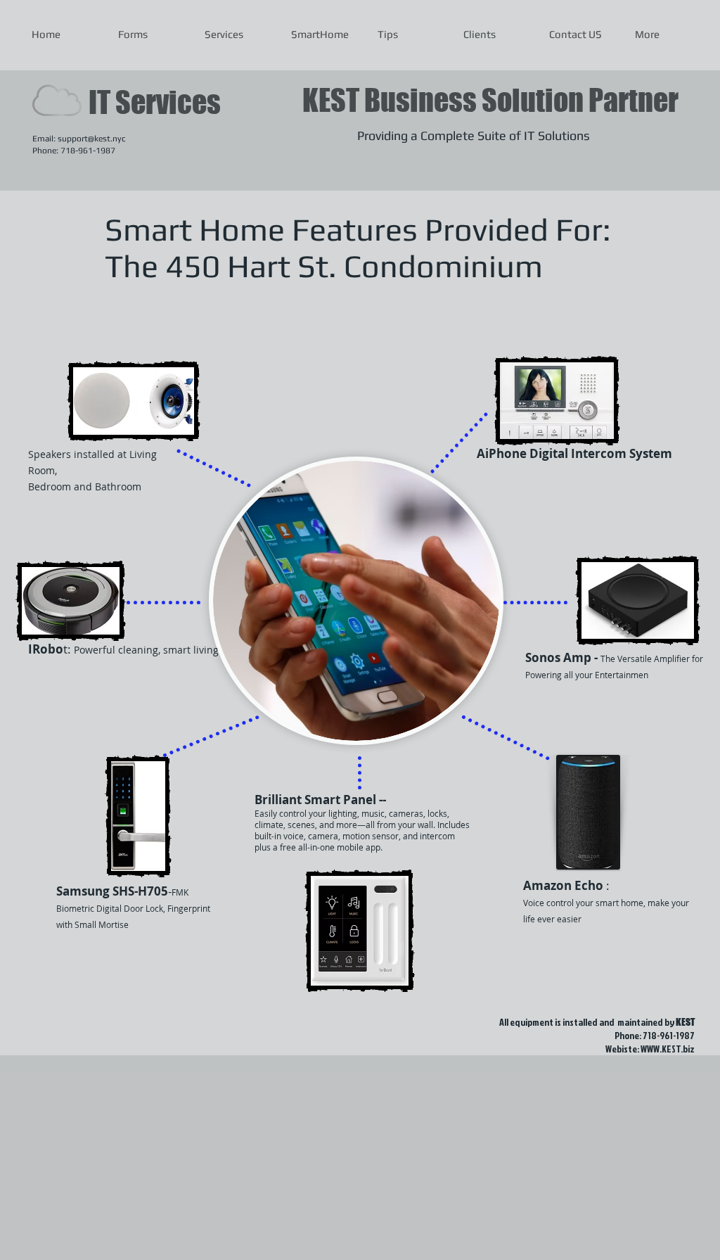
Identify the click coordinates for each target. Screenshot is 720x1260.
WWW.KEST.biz (668, 1048)
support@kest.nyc (92, 139)
